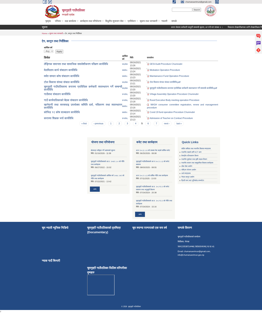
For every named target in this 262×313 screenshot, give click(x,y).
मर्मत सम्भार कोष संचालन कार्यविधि (61, 76)
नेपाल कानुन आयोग (187, 177)
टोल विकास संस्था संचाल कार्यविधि (61, 82)
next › (166, 123)
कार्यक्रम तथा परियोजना (90, 21)
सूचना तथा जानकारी (148, 21)
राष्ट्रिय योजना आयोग (188, 170)
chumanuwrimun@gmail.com (197, 251)
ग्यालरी (164, 21)
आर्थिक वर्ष (48, 47)
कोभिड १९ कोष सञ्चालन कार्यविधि (62, 112)
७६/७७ (125, 64)
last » (179, 123)
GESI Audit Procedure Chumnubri (166, 64)
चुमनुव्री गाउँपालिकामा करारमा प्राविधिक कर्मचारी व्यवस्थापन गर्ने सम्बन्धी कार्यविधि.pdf (183, 88)
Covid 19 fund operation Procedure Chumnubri (172, 112)
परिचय (58, 21)
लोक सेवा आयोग (186, 166)
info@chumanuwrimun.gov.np (191, 255)
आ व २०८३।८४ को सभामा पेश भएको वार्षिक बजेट (153, 150)
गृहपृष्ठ (48, 21)
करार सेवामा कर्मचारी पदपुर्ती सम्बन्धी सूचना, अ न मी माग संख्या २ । (194, 27)
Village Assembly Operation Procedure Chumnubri (174, 94)
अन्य (94, 189)
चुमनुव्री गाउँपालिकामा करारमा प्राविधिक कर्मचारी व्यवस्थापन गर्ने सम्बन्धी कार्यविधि (83, 88)
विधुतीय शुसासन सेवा (114, 21)
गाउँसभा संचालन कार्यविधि (57, 94)
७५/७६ (125, 94)
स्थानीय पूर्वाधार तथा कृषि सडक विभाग (194, 159)
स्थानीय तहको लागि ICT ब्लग (191, 152)
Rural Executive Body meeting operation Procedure (174, 100)
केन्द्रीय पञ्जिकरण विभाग (189, 156)
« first (84, 123)
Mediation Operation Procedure (165, 70)
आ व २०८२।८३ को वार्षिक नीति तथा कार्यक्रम (152, 175)
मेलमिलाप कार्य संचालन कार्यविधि (60, 70)
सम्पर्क (174, 21)
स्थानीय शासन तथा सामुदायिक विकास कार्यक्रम (197, 163)
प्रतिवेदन (132, 21)
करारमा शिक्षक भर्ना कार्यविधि (58, 118)
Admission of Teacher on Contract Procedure (171, 118)
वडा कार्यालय (70, 21)
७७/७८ (125, 70)
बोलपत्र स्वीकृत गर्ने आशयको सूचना (103, 150)
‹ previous (98, 123)
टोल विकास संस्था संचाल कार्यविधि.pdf (165, 82)
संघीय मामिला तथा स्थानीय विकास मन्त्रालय (196, 148)
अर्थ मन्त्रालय (186, 173)
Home (44, 33)
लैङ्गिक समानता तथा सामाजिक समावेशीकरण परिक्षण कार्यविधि (76, 64)
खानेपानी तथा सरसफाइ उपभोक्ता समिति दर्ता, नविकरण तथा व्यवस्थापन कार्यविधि (83, 106)
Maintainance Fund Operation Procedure (169, 76)
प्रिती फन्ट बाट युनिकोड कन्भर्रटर (192, 180)
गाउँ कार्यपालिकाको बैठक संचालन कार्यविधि (66, 100)
